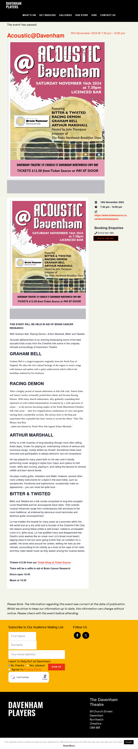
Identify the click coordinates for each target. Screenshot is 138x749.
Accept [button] (129, 742)
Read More (69, 746)
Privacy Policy (32, 669)
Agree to (26, 669)
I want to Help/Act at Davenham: (30, 661)
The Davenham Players (28, 5)
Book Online (106, 238)
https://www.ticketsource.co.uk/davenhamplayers (110, 217)
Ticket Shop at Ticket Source (54, 562)
